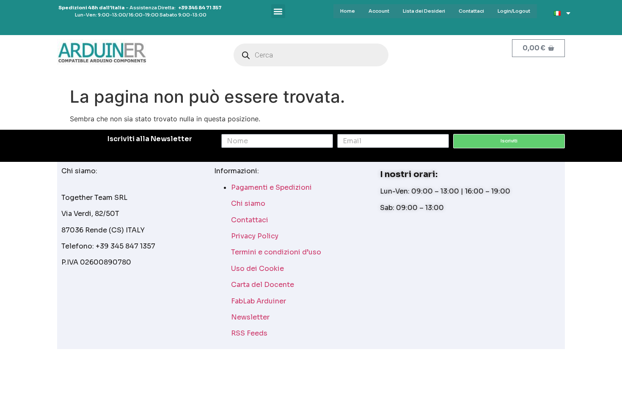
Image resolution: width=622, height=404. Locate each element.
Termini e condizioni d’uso (276, 252)
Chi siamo (248, 203)
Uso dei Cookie (257, 268)
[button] (278, 11)
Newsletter (250, 317)
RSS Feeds (249, 333)
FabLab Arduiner (258, 301)
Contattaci (249, 220)
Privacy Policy (254, 236)
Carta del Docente (262, 284)
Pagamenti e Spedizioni (271, 187)
